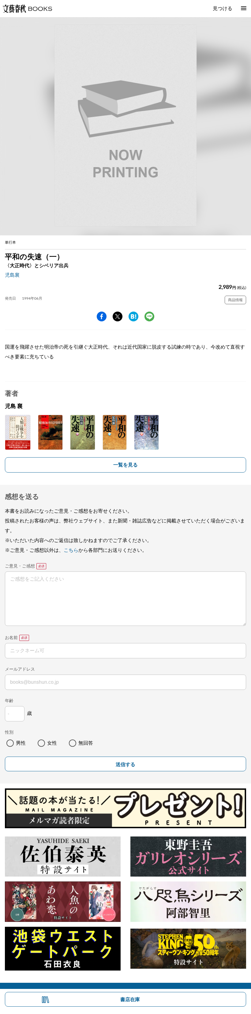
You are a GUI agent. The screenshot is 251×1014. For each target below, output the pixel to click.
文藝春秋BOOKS (27, 9)
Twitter (117, 316)
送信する (125, 764)
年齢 (9, 701)
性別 (9, 732)
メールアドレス (20, 669)
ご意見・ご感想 (20, 566)
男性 (21, 743)
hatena (133, 316)
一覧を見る (125, 464)
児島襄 (12, 275)
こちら (71, 550)
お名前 (11, 638)
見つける (222, 8)
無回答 (85, 743)
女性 (52, 743)
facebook (102, 316)
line (149, 316)
